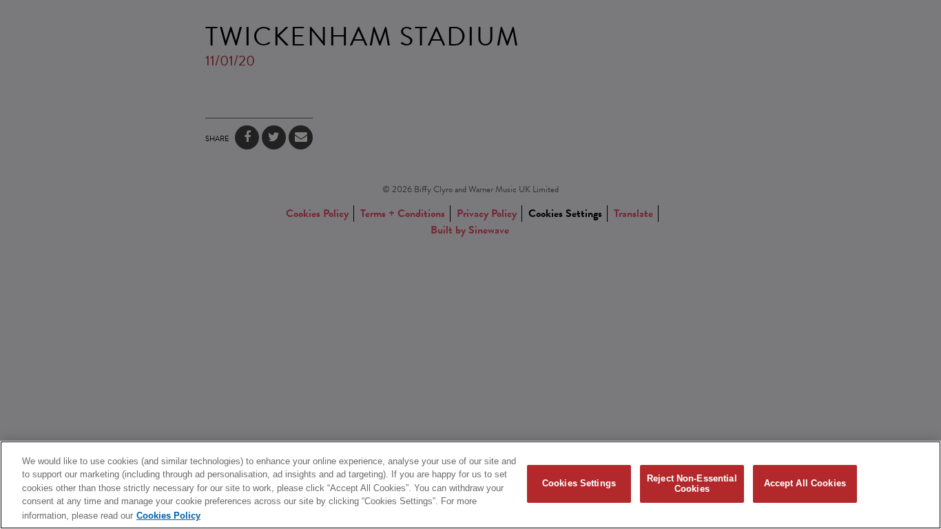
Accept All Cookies (805, 484)
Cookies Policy (168, 515)
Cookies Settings (579, 484)
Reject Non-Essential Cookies (692, 484)
